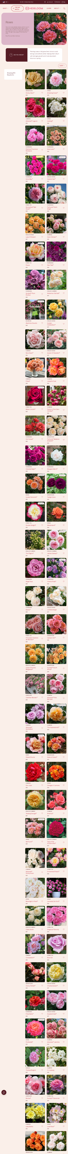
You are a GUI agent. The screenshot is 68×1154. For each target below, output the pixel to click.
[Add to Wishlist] (41, 93)
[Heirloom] (34, 8)
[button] (62, 66)
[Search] (64, 8)
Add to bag (35, 86)
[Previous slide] (27, 79)
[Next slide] (43, 79)
